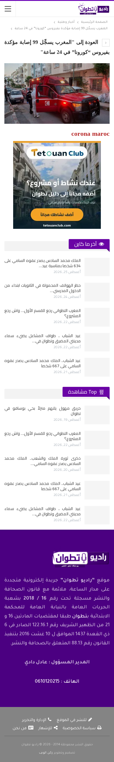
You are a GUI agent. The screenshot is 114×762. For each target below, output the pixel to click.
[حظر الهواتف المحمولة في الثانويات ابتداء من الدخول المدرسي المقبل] (97, 292)
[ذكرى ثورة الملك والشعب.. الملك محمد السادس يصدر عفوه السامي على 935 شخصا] (97, 465)
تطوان (79, 616)
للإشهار (45, 728)
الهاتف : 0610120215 (57, 681)
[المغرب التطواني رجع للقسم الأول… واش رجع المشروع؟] (97, 317)
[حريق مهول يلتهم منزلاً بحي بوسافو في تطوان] (97, 415)
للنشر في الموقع (72, 720)
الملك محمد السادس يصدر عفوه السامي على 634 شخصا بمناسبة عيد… (42, 263)
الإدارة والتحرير (34, 720)
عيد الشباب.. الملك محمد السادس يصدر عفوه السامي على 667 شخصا (42, 363)
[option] (57, 317)
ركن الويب (46, 753)
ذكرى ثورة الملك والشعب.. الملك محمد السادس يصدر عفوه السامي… (42, 460)
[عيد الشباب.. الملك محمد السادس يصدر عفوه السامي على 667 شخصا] (97, 367)
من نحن (20, 728)
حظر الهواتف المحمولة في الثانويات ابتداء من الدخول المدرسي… (42, 288)
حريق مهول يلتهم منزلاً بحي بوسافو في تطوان (42, 410)
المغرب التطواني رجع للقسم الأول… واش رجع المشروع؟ (42, 313)
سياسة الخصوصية (79, 728)
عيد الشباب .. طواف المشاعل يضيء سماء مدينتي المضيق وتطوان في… (42, 338)
